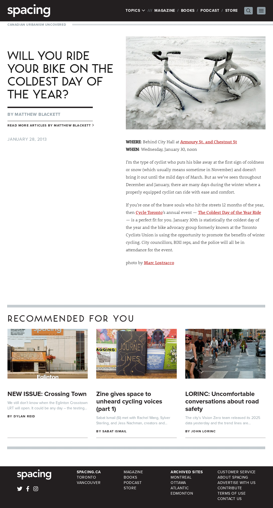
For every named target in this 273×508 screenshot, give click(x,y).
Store (231, 10)
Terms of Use (232, 493)
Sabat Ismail (114, 431)
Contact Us (230, 499)
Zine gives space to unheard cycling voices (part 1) (129, 401)
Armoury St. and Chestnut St (208, 141)
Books (188, 10)
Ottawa (178, 483)
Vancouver (89, 483)
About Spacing (233, 477)
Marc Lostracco (159, 262)
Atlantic (180, 488)
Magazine (164, 10)
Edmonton (182, 493)
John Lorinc (203, 431)
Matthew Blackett (38, 114)
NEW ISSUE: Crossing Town (47, 394)
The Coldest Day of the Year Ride (229, 212)
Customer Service (237, 472)
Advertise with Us (237, 483)
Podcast (209, 10)
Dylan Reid (24, 416)
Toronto (86, 477)
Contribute (230, 488)
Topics (133, 10)
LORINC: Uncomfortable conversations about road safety (222, 401)
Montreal (181, 477)
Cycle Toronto (149, 212)
